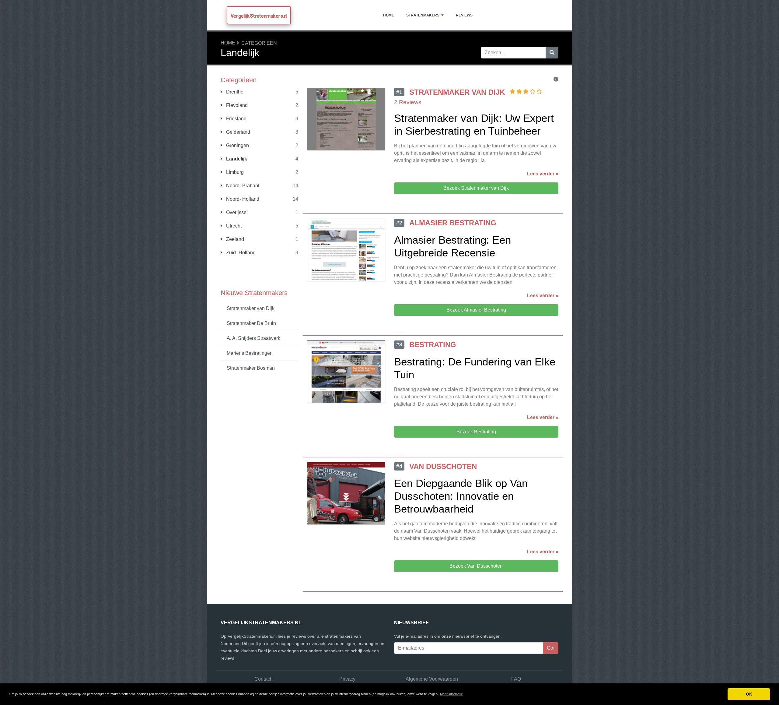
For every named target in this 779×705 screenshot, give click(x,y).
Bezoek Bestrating (476, 431)
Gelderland (237, 132)
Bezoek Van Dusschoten (476, 566)
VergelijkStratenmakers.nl (258, 15)
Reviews (464, 15)
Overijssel (236, 212)
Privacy (347, 679)
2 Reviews (407, 102)
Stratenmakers (422, 15)
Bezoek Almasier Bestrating (476, 309)
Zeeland (234, 239)
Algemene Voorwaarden (432, 679)
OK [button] (749, 694)
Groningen (237, 145)
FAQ (516, 679)
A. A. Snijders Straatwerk (253, 338)
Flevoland (236, 105)
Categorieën (259, 43)
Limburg (234, 172)
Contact (262, 679)
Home (388, 15)
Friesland (235, 118)
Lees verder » (542, 173)
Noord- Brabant (242, 185)
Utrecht (233, 225)
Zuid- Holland (240, 252)
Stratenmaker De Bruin (251, 323)
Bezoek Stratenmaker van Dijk (476, 188)
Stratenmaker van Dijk (250, 308)
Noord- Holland (242, 199)
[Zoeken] (552, 52)
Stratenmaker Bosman (251, 368)
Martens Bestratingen (250, 353)
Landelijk (236, 158)
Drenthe (234, 91)
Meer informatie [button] (451, 694)
